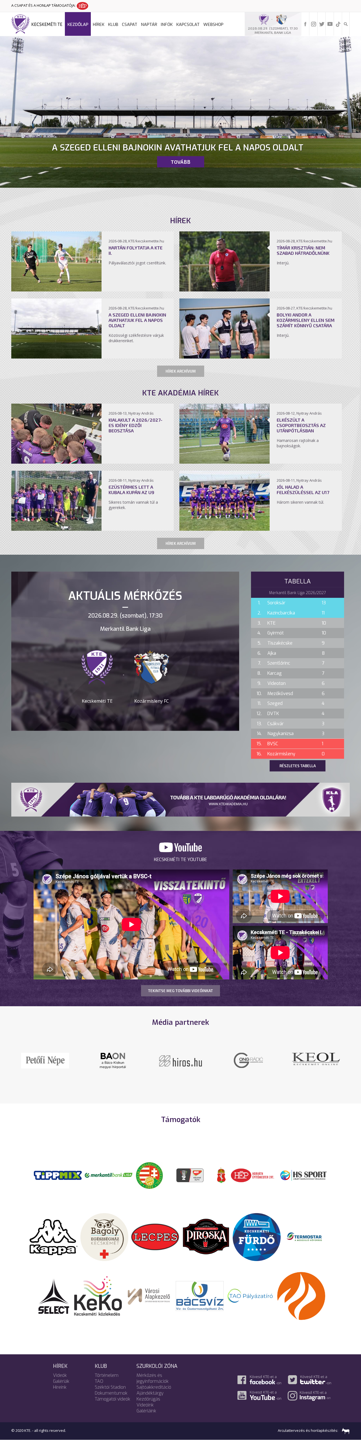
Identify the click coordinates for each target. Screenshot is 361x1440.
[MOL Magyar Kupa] (190, 1175)
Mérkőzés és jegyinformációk (153, 1378)
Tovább (180, 162)
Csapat (129, 24)
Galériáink (146, 1411)
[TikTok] (338, 24)
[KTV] (316, 1064)
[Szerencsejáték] (58, 1175)
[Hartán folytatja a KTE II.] (56, 290)
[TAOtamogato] (250, 1295)
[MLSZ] (149, 1175)
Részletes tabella (297, 766)
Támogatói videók (112, 1399)
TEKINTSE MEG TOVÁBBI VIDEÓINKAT (180, 990)
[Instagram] (313, 24)
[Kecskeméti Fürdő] (257, 1236)
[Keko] (98, 1295)
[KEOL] (45, 1058)
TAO (99, 1381)
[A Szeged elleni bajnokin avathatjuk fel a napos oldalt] (56, 357)
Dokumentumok (111, 1393)
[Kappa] (54, 1236)
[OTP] (109, 1175)
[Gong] (112, 1060)
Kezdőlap (77, 24)
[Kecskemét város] (221, 1175)
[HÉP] (252, 1175)
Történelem (106, 1375)
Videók (60, 1375)
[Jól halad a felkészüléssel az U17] (224, 529)
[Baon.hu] (248, 1060)
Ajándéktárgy (150, 1393)
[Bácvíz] (200, 1295)
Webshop (213, 24)
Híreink (60, 1387)
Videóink (145, 1405)
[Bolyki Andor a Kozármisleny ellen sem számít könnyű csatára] (224, 357)
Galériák (61, 1381)
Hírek (98, 24)
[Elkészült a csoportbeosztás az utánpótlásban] (224, 462)
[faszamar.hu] (344, 1430)
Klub (113, 24)
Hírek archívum (181, 371)
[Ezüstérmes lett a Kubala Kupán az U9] (56, 529)
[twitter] (321, 24)
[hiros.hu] (180, 1060)
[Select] (53, 1295)
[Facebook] (305, 24)
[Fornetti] (301, 1295)
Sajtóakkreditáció (154, 1387)
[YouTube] (330, 24)
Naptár (149, 24)
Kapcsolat (188, 24)
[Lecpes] (155, 1236)
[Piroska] (206, 1236)
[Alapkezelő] (149, 1295)
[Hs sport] (303, 1175)
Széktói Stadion (110, 1387)
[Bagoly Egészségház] (104, 1236)
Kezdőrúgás (148, 1399)
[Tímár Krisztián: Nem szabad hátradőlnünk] (224, 290)
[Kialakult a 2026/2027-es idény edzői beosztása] (56, 462)
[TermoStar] (307, 1236)
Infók (167, 24)
